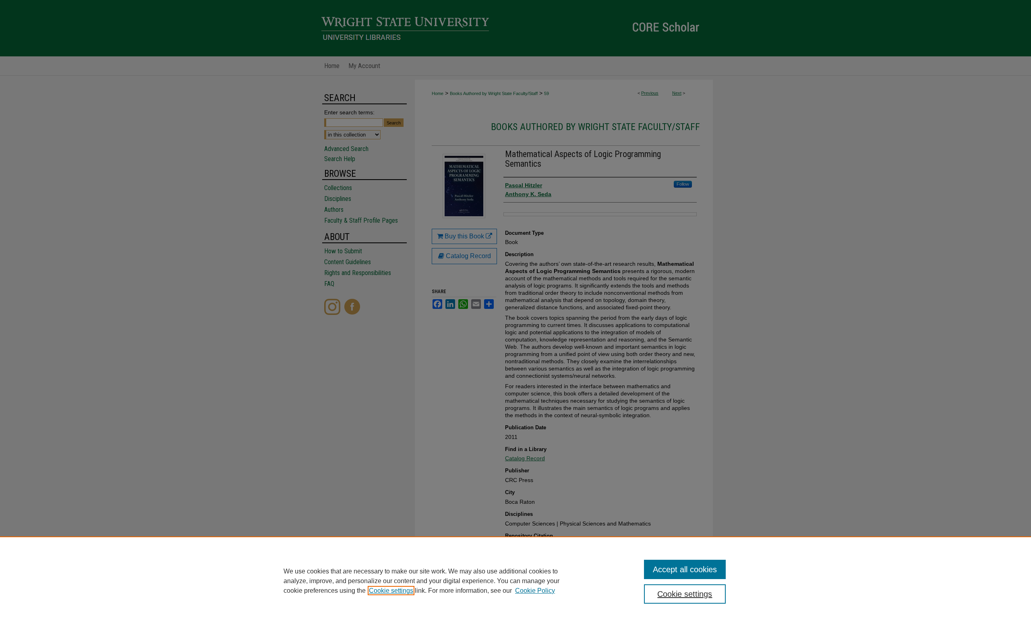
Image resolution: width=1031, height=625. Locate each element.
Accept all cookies (685, 569)
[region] (515, 580)
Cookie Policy (535, 590)
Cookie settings (391, 590)
